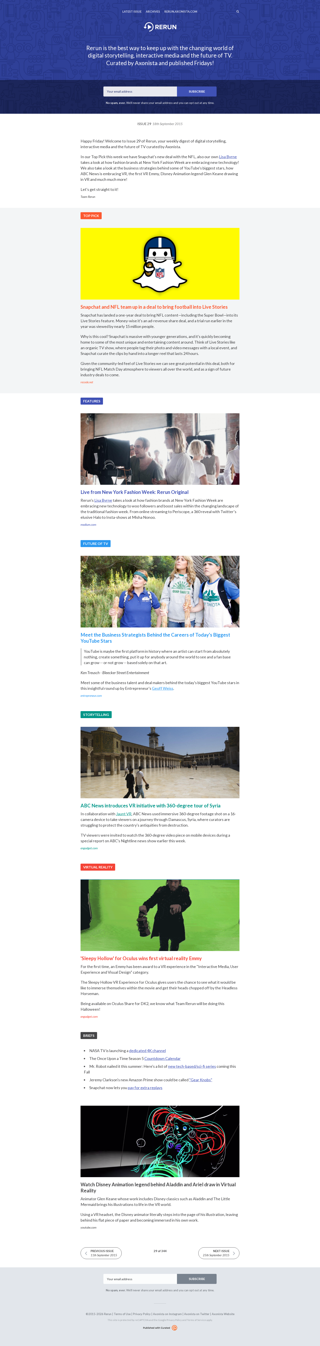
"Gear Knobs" (200, 1079)
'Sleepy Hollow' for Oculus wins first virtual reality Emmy (141, 958)
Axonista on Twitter (196, 1314)
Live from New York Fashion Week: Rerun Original (135, 492)
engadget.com (89, 848)
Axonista (146, 62)
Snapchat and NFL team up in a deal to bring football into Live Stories (154, 307)
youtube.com (88, 1227)
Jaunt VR (123, 813)
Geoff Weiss (162, 688)
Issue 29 (160, 124)
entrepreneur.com (91, 695)
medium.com (88, 524)
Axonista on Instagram (167, 1314)
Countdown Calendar (162, 1058)
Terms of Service (196, 1320)
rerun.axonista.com (180, 11)
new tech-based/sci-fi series (192, 1066)
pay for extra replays (145, 1087)
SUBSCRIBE (197, 91)
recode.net (87, 382)
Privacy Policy (142, 1314)
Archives (153, 11)
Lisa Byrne (228, 156)
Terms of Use (122, 1314)
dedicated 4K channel (147, 1050)
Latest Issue (131, 11)
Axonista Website (223, 1314)
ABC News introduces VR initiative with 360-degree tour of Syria (151, 806)
